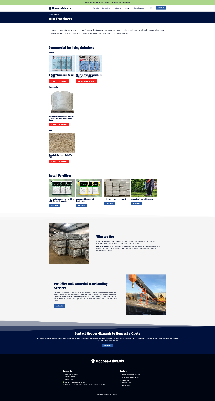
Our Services (117, 8)
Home (50, 14)
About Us (96, 8)
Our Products (106, 8)
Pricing (127, 8)
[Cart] (150, 8)
